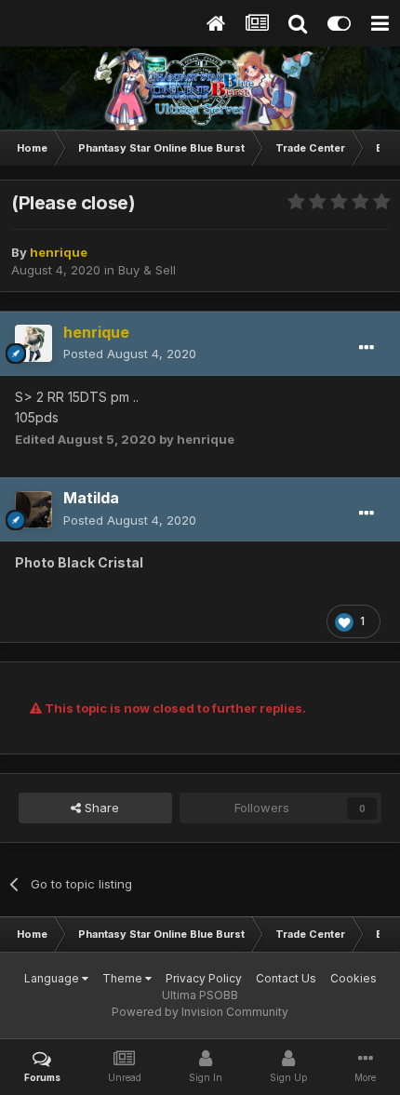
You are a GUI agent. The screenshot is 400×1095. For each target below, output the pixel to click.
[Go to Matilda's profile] (33, 509)
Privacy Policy (204, 978)
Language (53, 978)
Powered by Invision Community (200, 1012)
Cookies (353, 978)
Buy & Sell (147, 269)
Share (100, 807)
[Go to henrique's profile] (33, 343)
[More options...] (366, 348)
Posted (129, 353)
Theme (123, 978)
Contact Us (286, 978)
